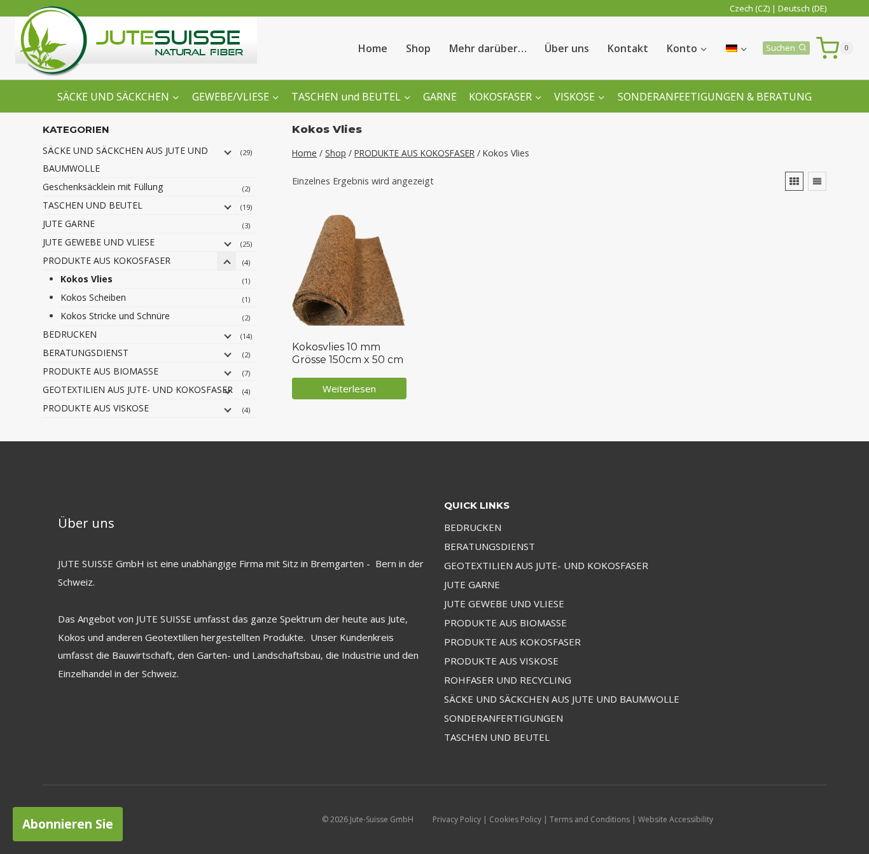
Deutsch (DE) (802, 8)
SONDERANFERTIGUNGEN (503, 718)
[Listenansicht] (817, 181)
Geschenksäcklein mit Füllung (103, 187)
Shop (418, 48)
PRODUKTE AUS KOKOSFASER (106, 260)
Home (372, 48)
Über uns (567, 48)
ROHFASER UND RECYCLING (507, 679)
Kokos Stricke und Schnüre (115, 316)
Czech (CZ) (750, 8)
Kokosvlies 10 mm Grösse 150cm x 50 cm (347, 353)
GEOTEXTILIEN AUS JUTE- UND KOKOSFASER (138, 389)
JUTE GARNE (69, 223)
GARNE (440, 97)
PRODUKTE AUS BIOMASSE (100, 371)
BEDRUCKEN (70, 334)
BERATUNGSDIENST (86, 353)
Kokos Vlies (86, 279)
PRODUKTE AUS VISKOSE (96, 408)
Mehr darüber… (488, 48)
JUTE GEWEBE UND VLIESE (99, 242)
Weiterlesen (349, 388)
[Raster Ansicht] (794, 181)
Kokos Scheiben (93, 297)
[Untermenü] (226, 151)
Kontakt (628, 48)
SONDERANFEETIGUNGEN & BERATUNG (715, 97)
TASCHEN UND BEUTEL (93, 205)
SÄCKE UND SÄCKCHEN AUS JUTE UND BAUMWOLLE (125, 159)
